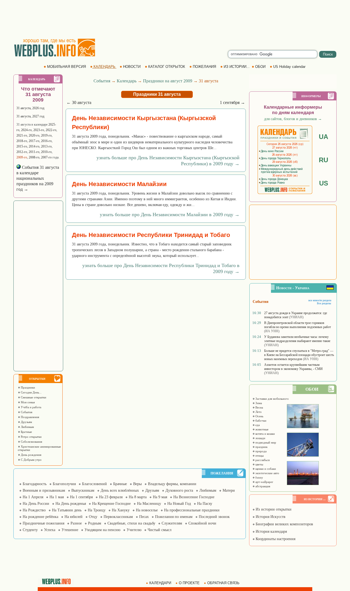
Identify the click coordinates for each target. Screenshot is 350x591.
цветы (259, 464)
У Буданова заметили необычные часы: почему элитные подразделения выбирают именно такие (297, 339)
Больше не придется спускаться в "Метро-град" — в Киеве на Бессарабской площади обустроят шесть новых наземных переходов (299, 355)
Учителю (134, 530)
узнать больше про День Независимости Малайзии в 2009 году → (170, 214)
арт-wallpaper (264, 481)
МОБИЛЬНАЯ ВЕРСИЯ (66, 67)
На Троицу (97, 510)
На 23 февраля (110, 497)
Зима (258, 403)
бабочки (260, 420)
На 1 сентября (81, 497)
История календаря (271, 531)
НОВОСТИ (132, 67)
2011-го (34, 152)
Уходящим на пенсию (102, 530)
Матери (229, 490)
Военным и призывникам (44, 490)
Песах (144, 517)
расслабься (262, 460)
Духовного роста (179, 490)
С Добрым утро (31, 459)
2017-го (34, 141)
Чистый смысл (159, 530)
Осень (259, 416)
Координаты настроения (275, 539)
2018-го (21, 141)
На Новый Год (179, 504)
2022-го (51, 130)
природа (261, 451)
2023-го (38, 130)
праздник (261, 446)
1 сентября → (232, 102)
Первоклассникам (118, 517)
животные (262, 429)
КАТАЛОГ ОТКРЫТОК (166, 67)
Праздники (27, 387)
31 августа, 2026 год (30, 108)
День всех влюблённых (120, 490)
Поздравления (29, 417)
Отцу (93, 517)
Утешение (70, 530)
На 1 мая (56, 497)
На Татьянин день (66, 510)
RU (323, 160)
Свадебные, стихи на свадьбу (131, 523)
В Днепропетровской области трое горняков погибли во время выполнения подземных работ (297, 325)
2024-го (26, 130)
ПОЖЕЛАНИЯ (204, 67)
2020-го (34, 135)
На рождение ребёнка (40, 517)
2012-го (21, 152)
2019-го (46, 135)
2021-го (21, 135)
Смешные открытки (33, 397)
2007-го (46, 157)
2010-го (46, 152)
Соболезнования (31, 441)
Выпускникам (82, 490)
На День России (36, 504)
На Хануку (121, 510)
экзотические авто (267, 473)
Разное (76, 523)
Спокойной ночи (202, 523)
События (26, 412)
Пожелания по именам (173, 517)
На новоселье (147, 510)
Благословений (94, 484)
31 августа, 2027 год (30, 116)
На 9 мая (160, 497)
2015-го (21, 146)
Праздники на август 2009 (167, 81)
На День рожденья (71, 504)
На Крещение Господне (111, 504)
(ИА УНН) (271, 331)
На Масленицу (149, 504)
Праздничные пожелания (43, 523)
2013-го (46, 146)
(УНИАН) (296, 317)
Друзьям (26, 422)
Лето (258, 411)
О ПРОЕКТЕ (189, 583)
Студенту (30, 530)
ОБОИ (260, 67)
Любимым (27, 426)
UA (323, 136)
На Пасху (204, 504)
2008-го (34, 157)
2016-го (46, 141)
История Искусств (270, 517)
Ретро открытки (31, 436)
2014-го (34, 146)
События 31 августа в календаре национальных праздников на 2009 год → (37, 178)
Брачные (26, 431)
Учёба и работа (30, 407)
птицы (259, 455)
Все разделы (324, 303)
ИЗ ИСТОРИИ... (237, 67)
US (323, 183)
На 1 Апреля (33, 497)
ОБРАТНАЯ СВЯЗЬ (223, 583)
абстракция (262, 486)
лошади (260, 438)
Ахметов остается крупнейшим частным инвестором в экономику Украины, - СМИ (293, 367)
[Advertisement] (175, 19)
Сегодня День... (31, 392)
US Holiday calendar (289, 67)
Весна (259, 407)
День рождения (30, 454)
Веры (137, 484)
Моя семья (27, 402)
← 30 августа (78, 102)
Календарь (126, 81)
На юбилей (74, 517)
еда (257, 425)
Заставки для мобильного (272, 398)
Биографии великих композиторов (284, 524)
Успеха (49, 530)
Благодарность (34, 484)
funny (259, 477)
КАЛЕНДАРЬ (104, 67)
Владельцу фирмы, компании (172, 484)
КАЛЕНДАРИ (160, 583)
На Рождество (34, 510)
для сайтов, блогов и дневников (293, 119)
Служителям (172, 523)
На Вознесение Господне (193, 497)
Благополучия (64, 484)
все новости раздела (319, 300)
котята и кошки (265, 433)
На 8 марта (138, 497)
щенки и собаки (265, 468)
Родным (94, 523)
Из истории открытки (273, 509)
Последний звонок (214, 517)
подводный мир (265, 442)
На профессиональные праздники (192, 510)
